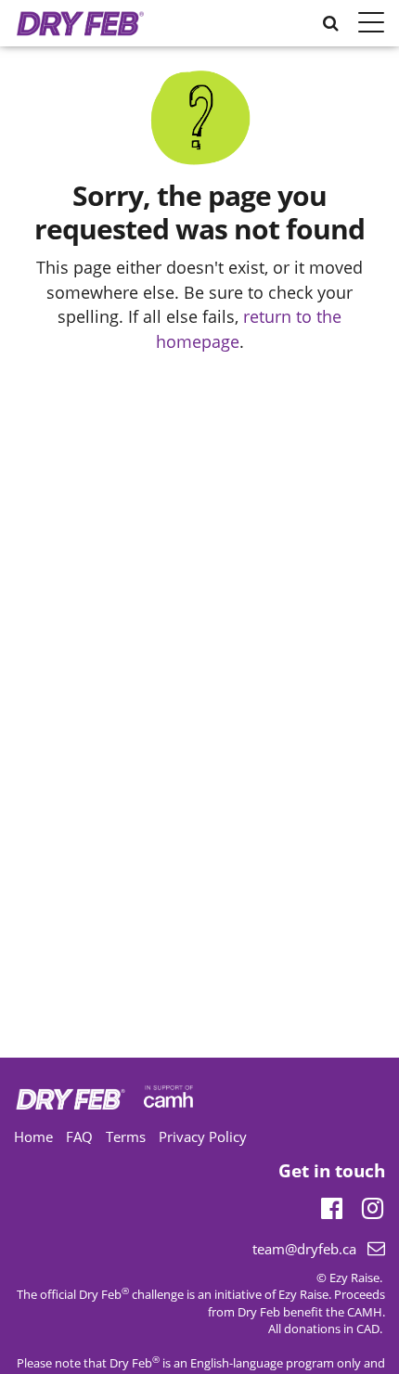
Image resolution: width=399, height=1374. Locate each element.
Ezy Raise (303, 1294)
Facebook (331, 1205)
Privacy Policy (203, 1136)
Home (33, 1136)
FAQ (79, 1136)
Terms (126, 1136)
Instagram (372, 1205)
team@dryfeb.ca (304, 1248)
